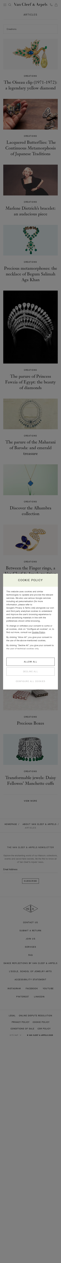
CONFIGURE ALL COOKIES (30, 681)
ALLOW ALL (30, 661)
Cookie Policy (38, 632)
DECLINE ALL (30, 671)
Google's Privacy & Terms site (20, 607)
